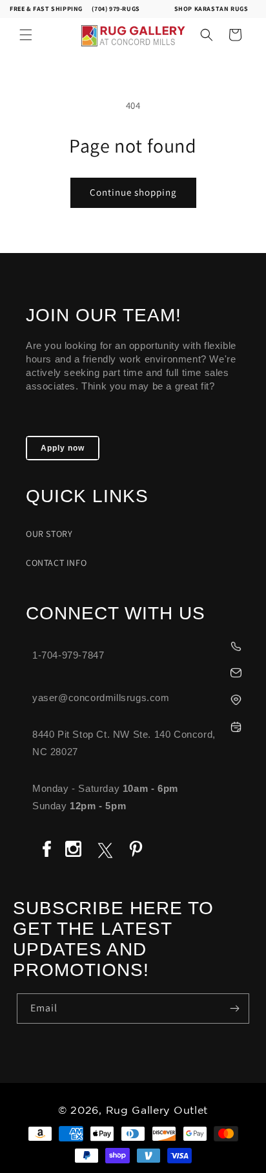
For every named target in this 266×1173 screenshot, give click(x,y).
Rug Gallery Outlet (157, 1111)
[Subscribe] (234, 1008)
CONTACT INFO (56, 562)
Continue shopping (133, 192)
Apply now (63, 448)
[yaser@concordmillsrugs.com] (139, 671)
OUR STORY (49, 534)
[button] (26, 35)
